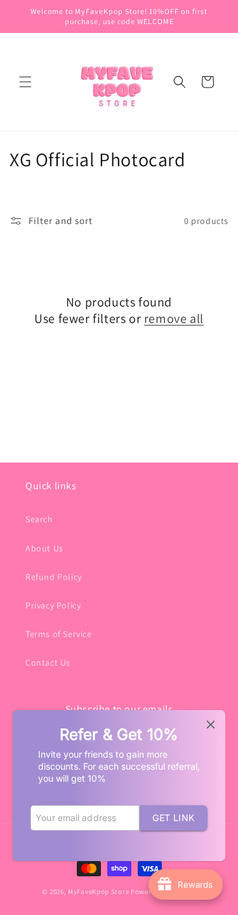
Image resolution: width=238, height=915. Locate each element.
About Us (44, 548)
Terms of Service (58, 634)
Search (39, 519)
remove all (174, 318)
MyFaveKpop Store (98, 891)
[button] (25, 82)
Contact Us (47, 662)
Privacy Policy (53, 605)
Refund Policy (53, 577)
